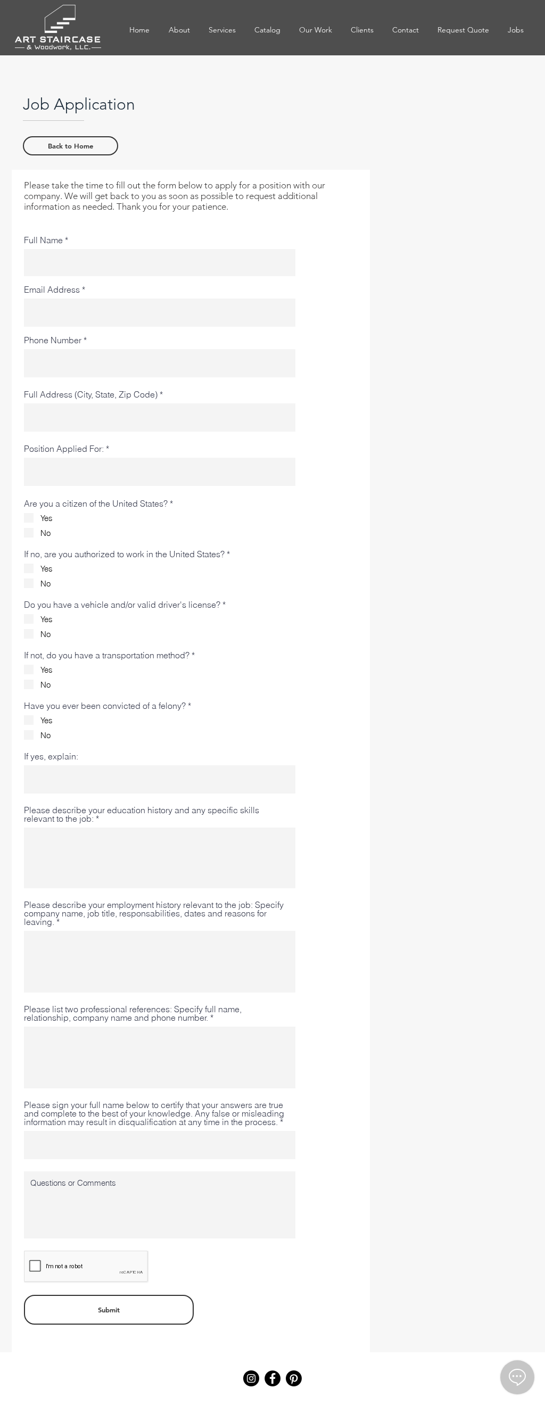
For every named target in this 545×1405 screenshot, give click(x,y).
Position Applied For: (64, 448)
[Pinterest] (294, 1378)
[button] (267, 30)
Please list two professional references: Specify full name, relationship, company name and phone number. (133, 1013)
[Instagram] (251, 1378)
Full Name (43, 240)
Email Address (52, 289)
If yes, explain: (51, 756)
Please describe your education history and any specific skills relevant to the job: (141, 814)
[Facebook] (272, 1378)
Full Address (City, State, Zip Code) (91, 394)
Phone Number (52, 340)
